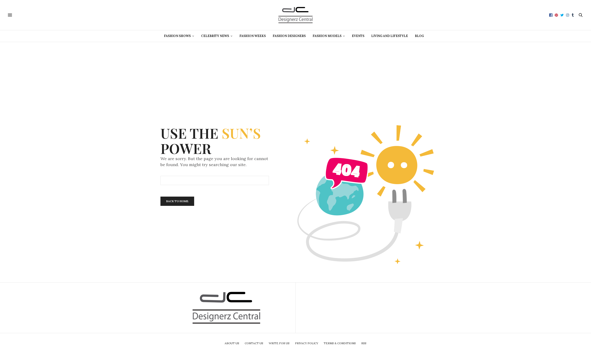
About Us (232, 343)
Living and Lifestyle (389, 36)
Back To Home (177, 201)
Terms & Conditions (340, 343)
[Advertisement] (295, 74)
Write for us (279, 343)
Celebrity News (215, 36)
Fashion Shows (177, 36)
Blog (419, 36)
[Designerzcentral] (295, 15)
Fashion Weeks (252, 36)
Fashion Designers (289, 36)
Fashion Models (327, 36)
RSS (363, 343)
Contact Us (254, 343)
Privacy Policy (306, 343)
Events (358, 36)
